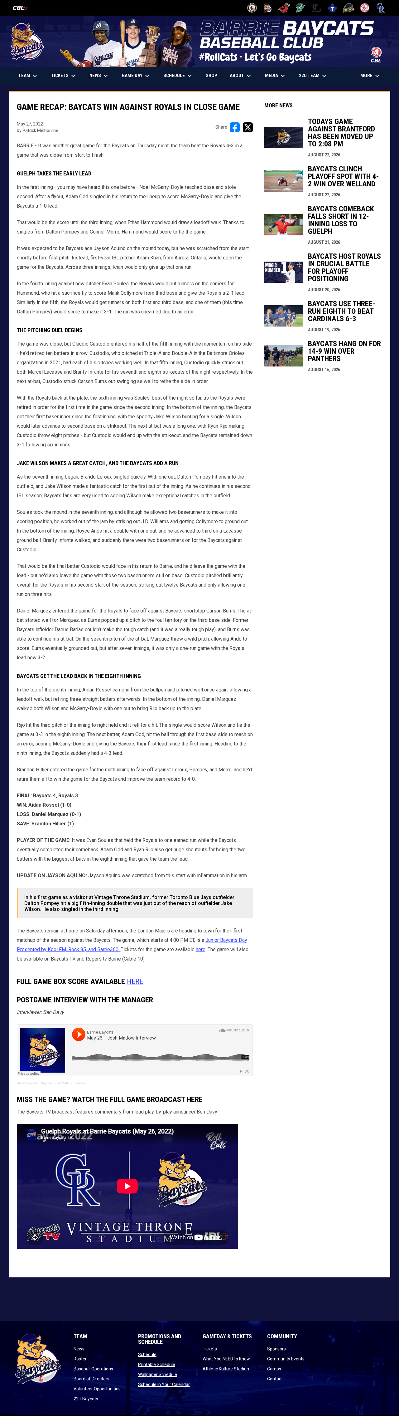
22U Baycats (86, 1398)
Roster (80, 1358)
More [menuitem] (370, 76)
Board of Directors (91, 1378)
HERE (135, 981)
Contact (275, 1378)
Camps (274, 1368)
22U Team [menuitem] (313, 76)
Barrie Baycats (27, 1083)
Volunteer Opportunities (97, 1388)
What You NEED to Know (226, 1358)
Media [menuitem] (275, 76)
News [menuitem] (99, 76)
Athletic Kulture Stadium (227, 1368)
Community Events (286, 1358)
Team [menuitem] (28, 76)
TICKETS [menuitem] (66, 76)
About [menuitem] (241, 76)
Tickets (210, 1348)
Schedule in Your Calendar (164, 1384)
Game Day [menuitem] (136, 76)
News (79, 1348)
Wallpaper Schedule (157, 1374)
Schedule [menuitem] (178, 76)
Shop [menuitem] (214, 75)
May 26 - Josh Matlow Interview (63, 1083)
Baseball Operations (93, 1368)
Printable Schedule (156, 1364)
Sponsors (276, 1348)
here (200, 949)
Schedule (147, 1354)
